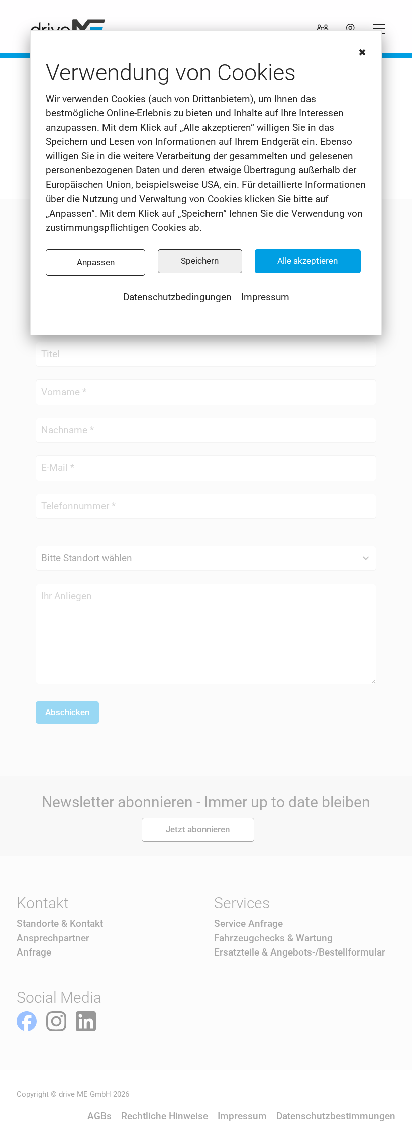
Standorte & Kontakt (60, 923)
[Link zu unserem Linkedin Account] (86, 1021)
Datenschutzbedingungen (177, 297)
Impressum (265, 297)
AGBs (99, 1116)
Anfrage (34, 952)
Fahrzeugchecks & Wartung (273, 938)
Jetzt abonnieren (198, 829)
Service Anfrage (248, 923)
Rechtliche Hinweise (164, 1116)
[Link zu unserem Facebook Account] (27, 1021)
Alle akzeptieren (307, 261)
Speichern (200, 261)
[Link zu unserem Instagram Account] (56, 1021)
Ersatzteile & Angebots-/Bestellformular (299, 952)
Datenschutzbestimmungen (335, 1116)
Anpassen (96, 262)
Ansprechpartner (53, 938)
